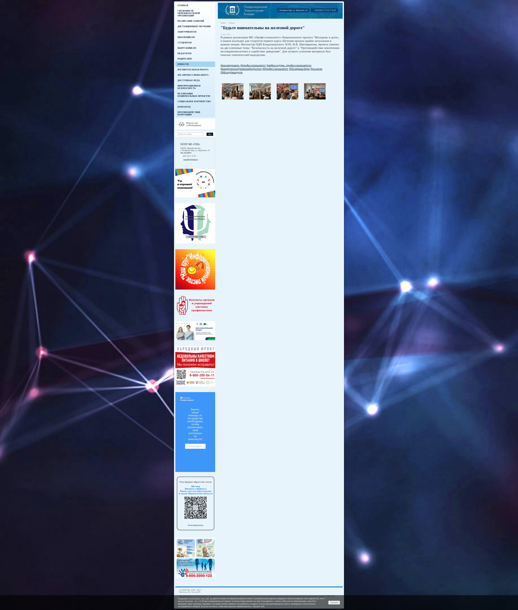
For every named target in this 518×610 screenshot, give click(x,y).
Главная (183, 5)
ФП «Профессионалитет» (193, 75)
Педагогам (184, 53)
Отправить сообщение (195, 446)
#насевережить (230, 65)
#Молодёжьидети (232, 72)
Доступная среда (189, 80)
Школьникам (186, 37)
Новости (183, 64)
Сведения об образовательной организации (189, 13)
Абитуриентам (187, 32)
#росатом (316, 68)
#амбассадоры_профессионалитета (289, 65)
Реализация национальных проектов (194, 94)
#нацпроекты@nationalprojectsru (241, 68)
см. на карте (186, 153)
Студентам (185, 42)
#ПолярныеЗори (299, 68)
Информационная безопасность (189, 87)
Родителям (185, 59)
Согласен (334, 602)
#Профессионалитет (275, 68)
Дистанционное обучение (194, 26)
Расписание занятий (191, 21)
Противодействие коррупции (189, 113)
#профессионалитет (253, 65)
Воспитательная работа (193, 69)
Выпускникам (187, 48)
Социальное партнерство (194, 101)
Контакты (184, 107)
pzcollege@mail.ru (190, 160)
